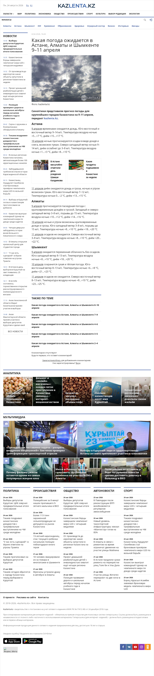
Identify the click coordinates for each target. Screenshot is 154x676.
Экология (134, 13)
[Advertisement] (128, 78)
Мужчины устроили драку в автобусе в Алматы (46, 573)
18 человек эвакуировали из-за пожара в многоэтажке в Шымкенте (46, 559)
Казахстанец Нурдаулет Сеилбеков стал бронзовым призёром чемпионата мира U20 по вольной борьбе (14, 187)
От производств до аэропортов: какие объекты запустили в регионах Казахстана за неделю (14, 77)
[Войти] (151, 20)
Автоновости (104, 491)
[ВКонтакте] (129, 647)
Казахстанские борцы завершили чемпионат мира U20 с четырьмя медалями (13, 61)
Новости (10, 36)
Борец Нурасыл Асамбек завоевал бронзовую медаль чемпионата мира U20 (137, 584)
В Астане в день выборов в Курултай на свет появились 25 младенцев (14, 271)
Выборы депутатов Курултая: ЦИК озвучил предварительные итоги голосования (13, 46)
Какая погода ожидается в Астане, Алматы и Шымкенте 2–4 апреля (65, 345)
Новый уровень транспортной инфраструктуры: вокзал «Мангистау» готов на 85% (106, 527)
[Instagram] (142, 647)
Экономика (44, 13)
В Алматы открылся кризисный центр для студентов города (15, 244)
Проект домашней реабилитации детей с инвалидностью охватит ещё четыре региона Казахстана (14, 93)
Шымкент (30, 26)
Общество (59, 13)
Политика (30, 13)
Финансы (6, 20)
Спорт (89, 13)
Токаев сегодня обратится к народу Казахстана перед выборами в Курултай (16, 576)
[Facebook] (123, 647)
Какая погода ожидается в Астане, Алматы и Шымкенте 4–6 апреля (65, 325)
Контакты (43, 597)
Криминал (49, 26)
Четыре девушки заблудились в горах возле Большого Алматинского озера (14, 231)
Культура (100, 13)
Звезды (135, 26)
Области (7, 13)
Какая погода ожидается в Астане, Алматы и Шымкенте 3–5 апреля (65, 335)
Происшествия (75, 13)
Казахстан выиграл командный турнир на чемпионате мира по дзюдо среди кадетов (14, 217)
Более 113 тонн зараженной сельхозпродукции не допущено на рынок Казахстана (44, 521)
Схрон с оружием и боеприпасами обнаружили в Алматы (15, 127)
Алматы (7, 26)
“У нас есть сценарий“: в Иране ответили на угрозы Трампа (12, 257)
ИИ (39, 26)
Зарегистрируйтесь (51, 360)
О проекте (8, 597)
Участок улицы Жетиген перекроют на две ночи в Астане (107, 577)
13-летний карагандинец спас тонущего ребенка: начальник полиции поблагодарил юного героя (46, 542)
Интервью (123, 26)
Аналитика (11, 373)
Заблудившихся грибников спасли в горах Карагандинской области (15, 172)
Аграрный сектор (96, 26)
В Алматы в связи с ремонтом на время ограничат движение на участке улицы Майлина (106, 546)
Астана (18, 26)
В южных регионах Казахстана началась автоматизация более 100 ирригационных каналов (15, 159)
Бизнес (111, 26)
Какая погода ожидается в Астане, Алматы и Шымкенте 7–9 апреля (65, 316)
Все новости (15, 331)
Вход (78, 363)
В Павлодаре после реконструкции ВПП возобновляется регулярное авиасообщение (104, 506)
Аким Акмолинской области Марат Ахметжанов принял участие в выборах (15, 304)
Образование (64, 26)
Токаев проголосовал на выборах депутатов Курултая (15, 559)
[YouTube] (135, 647)
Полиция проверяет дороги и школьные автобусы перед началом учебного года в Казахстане (13, 111)
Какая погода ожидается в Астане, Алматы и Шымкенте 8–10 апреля (65, 306)
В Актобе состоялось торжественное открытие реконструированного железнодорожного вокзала (15, 288)
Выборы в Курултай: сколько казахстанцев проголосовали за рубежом (15, 203)
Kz (31, 5)
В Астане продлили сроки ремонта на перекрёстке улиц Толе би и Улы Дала (107, 562)
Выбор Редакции (117, 13)
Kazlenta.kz (8, 609)
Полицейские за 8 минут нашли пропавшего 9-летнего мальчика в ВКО (46, 503)
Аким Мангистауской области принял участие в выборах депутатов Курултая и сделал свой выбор (14, 321)
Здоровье (79, 26)
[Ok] (148, 647)
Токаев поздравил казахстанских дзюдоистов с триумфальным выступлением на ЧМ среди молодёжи (15, 142)
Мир (19, 13)
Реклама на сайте (26, 597)
